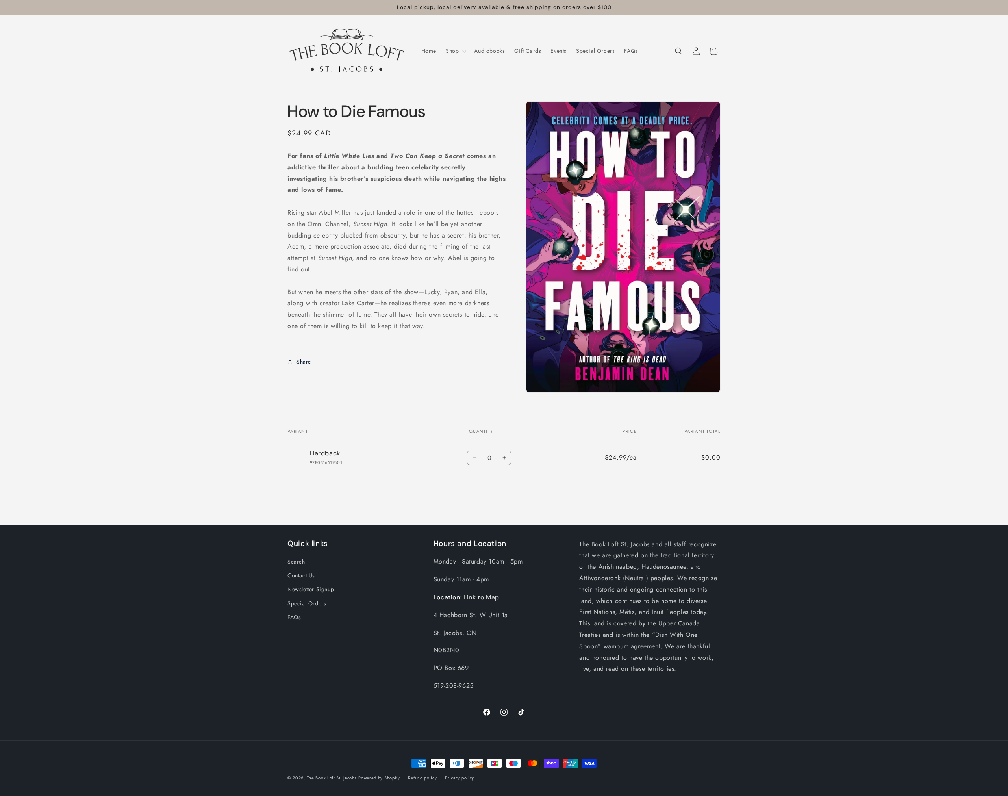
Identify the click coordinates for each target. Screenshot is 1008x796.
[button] (455, 51)
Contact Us (301, 575)
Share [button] (303, 362)
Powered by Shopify (379, 778)
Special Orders (306, 603)
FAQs (294, 617)
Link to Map (481, 597)
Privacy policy (459, 778)
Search (296, 562)
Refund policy (422, 778)
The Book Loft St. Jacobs (332, 778)
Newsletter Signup (310, 589)
